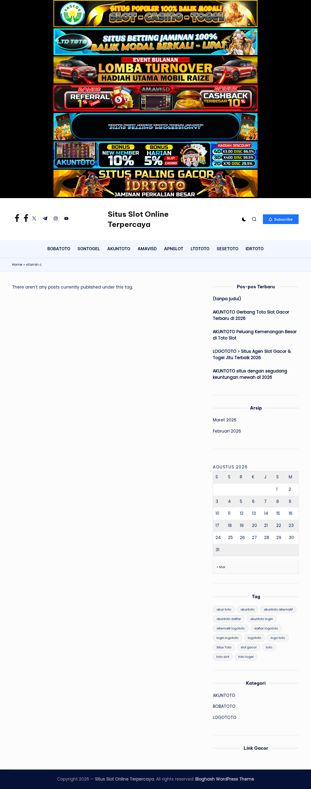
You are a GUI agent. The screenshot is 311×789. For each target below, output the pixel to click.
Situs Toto (224, 647)
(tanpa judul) (227, 299)
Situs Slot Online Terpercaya (138, 219)
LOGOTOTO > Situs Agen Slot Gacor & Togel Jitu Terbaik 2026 (252, 354)
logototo (254, 638)
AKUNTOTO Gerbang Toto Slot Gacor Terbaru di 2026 (251, 315)
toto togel (246, 656)
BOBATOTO (224, 706)
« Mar (221, 567)
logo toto (278, 638)
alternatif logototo (230, 628)
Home (17, 264)
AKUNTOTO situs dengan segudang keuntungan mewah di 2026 (250, 374)
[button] (281, 219)
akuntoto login (261, 619)
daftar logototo (266, 628)
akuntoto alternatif (278, 609)
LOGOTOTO (224, 717)
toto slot (222, 656)
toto (269, 647)
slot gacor (249, 647)
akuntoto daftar (228, 619)
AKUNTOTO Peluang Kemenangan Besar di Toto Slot (255, 335)
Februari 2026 (227, 431)
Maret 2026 (224, 420)
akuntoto (248, 609)
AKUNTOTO (224, 695)
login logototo (227, 638)
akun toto (223, 609)
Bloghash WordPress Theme (224, 779)
